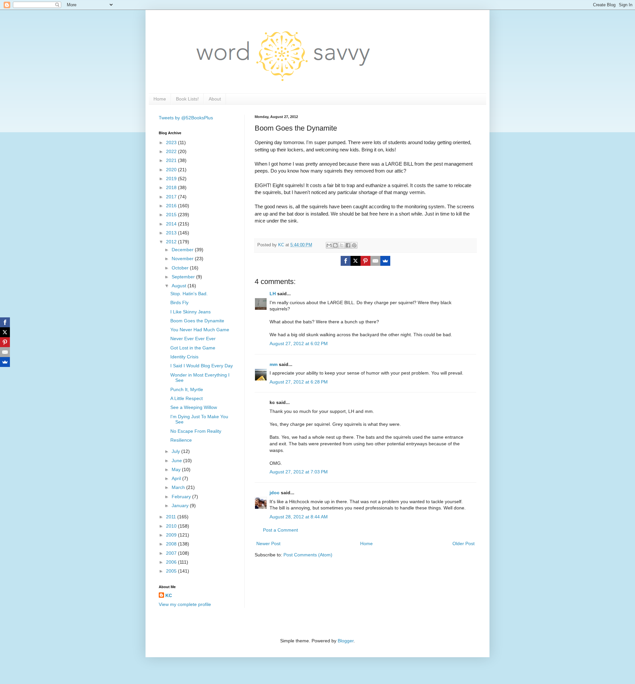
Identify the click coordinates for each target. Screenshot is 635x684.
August (180, 285)
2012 (172, 241)
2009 (172, 535)
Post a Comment (280, 530)
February (182, 496)
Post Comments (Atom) (307, 554)
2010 (172, 526)
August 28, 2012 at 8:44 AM (299, 516)
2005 (172, 571)
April (177, 478)
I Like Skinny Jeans (190, 311)
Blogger (346, 640)
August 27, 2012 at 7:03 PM (299, 471)
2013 (172, 232)
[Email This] (329, 245)
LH (273, 293)
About (215, 98)
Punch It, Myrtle (186, 389)
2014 (172, 223)
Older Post (463, 543)
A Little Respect (186, 398)
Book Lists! (187, 98)
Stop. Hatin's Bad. (189, 293)
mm (273, 364)
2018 (172, 187)
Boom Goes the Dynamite (197, 320)
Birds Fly (179, 302)
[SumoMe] (385, 261)
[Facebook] (346, 261)
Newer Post (268, 543)
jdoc (274, 492)
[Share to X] (341, 245)
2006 (172, 562)
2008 (172, 543)
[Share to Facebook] (348, 245)
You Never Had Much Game (199, 329)
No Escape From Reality (195, 431)
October (181, 267)
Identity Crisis (184, 356)
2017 (172, 196)
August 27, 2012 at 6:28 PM (299, 381)
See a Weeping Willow (193, 407)
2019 (172, 178)
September (184, 276)
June (177, 460)
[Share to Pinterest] (354, 245)
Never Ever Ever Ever (193, 338)
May (177, 469)
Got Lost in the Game (192, 347)
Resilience (181, 440)
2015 (172, 214)
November (183, 258)
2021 (172, 160)
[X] (355, 261)
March (179, 487)
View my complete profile (185, 604)
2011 (171, 516)
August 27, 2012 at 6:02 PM (299, 343)
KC (168, 595)
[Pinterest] (365, 261)
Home (159, 98)
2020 (172, 169)
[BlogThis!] (335, 245)
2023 (172, 142)
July (176, 451)
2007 (172, 553)
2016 (172, 205)
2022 (172, 151)
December (183, 249)
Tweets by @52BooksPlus (186, 117)
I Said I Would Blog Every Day (201, 365)
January (181, 505)
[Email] (375, 261)
